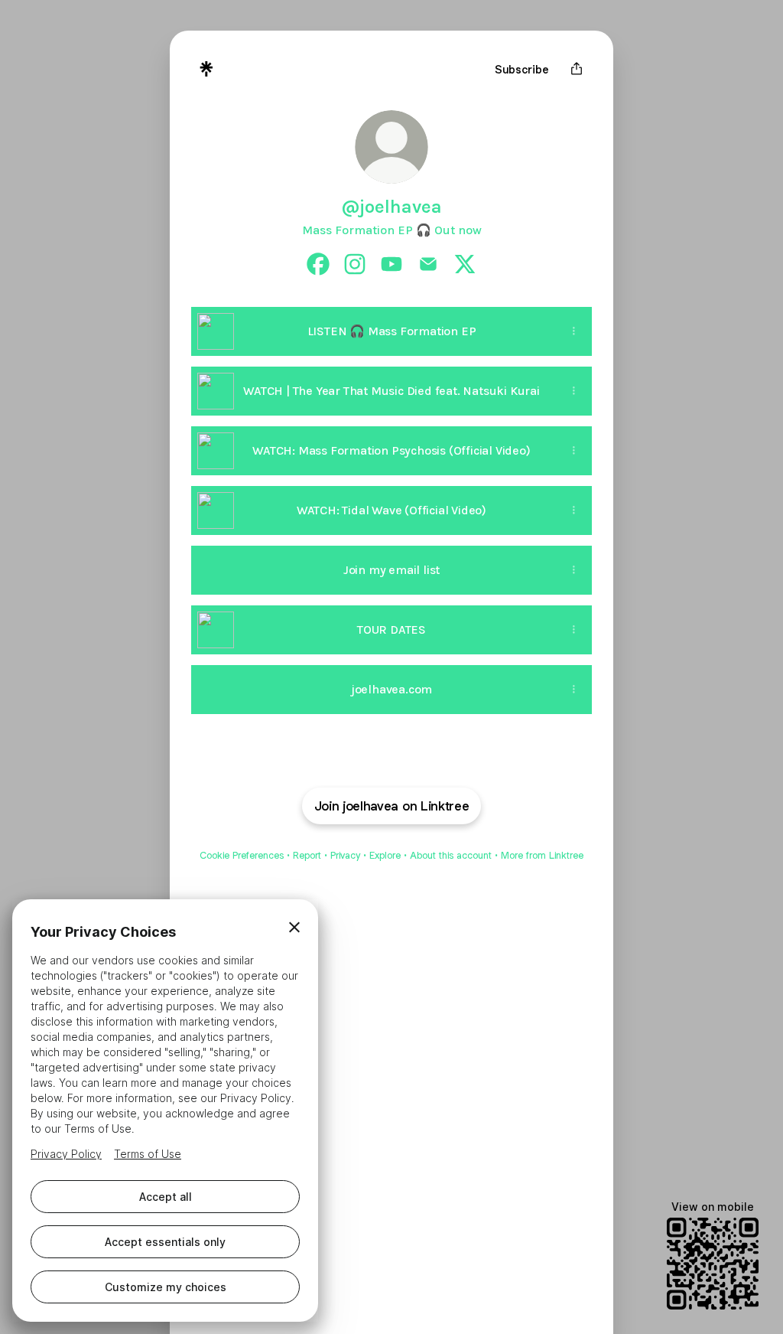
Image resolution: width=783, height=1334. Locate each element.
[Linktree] (206, 69)
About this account (451, 855)
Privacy (345, 855)
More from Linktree (542, 855)
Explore (385, 855)
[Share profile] (576, 69)
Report (307, 855)
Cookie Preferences (242, 855)
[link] (318, 264)
